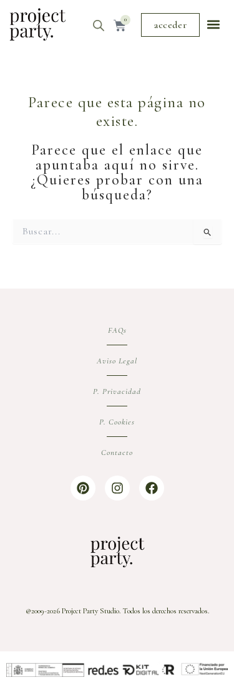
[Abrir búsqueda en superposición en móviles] (98, 25)
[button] (213, 24)
